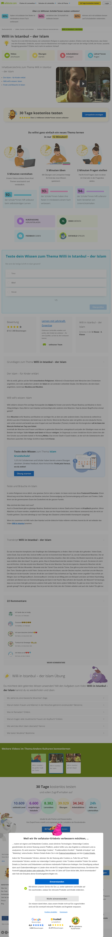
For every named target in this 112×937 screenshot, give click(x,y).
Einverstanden (57, 881)
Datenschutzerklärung (67, 853)
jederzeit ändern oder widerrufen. (32, 871)
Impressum (63, 912)
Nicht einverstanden (57, 898)
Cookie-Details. (89, 853)
